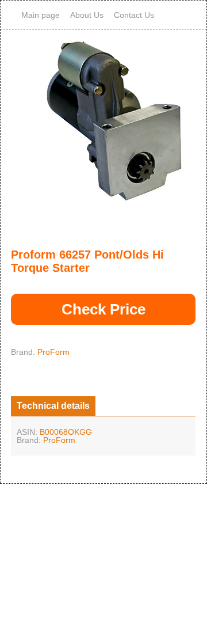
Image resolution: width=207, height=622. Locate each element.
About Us (86, 15)
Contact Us (134, 15)
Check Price (103, 309)
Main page (40, 15)
